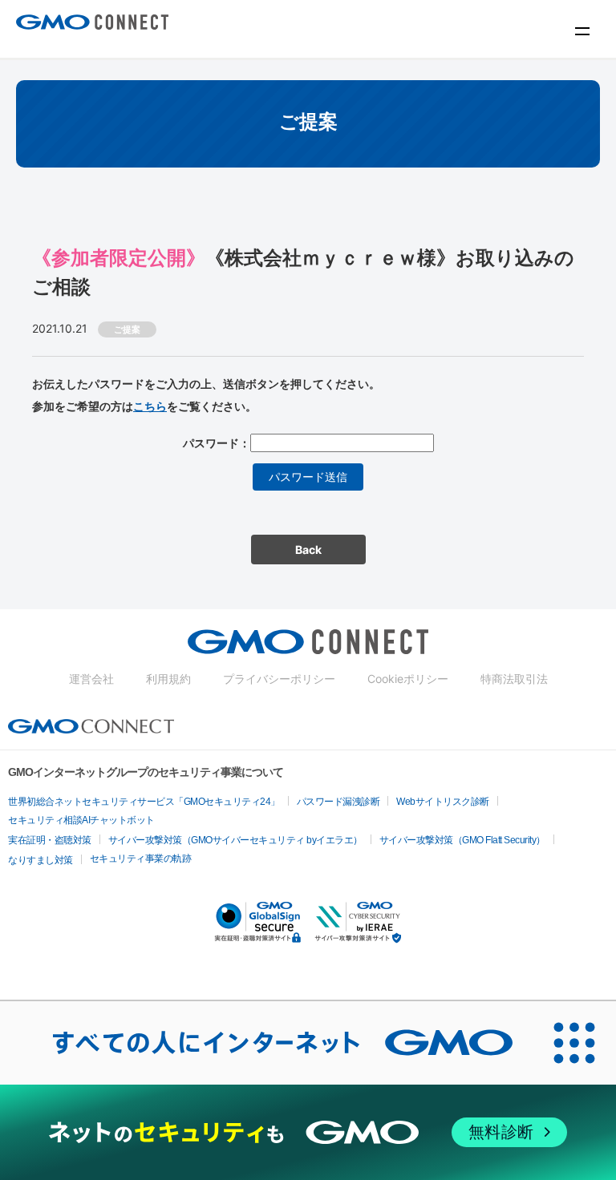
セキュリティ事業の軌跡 (141, 858)
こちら (150, 406)
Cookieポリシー (407, 678)
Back (308, 549)
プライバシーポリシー (279, 678)
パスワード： (216, 443)
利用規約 (168, 678)
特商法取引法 (514, 678)
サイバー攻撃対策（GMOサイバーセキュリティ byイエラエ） (235, 840)
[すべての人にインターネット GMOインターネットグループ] (266, 1043)
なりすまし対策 (40, 860)
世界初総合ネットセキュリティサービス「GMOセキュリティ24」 (144, 801)
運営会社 (91, 678)
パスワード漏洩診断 (338, 801)
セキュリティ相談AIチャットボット (81, 820)
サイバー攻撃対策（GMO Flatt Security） (462, 840)
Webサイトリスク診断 (442, 801)
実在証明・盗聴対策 (49, 840)
